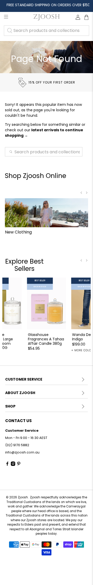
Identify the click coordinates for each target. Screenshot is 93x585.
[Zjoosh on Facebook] (7, 464)
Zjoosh (23, 497)
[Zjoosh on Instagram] (13, 464)
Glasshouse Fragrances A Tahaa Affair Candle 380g (46, 339)
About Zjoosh (20, 392)
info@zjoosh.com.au (22, 452)
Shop (10, 406)
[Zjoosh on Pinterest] (19, 464)
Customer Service (23, 379)
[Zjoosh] (46, 17)
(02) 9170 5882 (17, 445)
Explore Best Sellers (24, 265)
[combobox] (46, 30)
